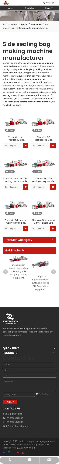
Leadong (7, 447)
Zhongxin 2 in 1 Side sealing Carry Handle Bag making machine (43, 180)
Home (10, 8)
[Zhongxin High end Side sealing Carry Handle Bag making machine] (16, 163)
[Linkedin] (9, 452)
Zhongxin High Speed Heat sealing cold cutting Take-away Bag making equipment (18, 271)
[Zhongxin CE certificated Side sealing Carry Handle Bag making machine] (43, 122)
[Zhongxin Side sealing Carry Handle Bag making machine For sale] (43, 205)
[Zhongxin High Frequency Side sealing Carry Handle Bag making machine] (16, 122)
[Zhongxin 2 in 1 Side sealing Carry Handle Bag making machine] (43, 163)
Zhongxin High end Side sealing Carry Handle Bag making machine (16, 180)
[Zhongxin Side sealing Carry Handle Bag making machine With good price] (16, 205)
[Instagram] (23, 452)
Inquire (13, 145)
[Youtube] (18, 452)
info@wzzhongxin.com (17, 426)
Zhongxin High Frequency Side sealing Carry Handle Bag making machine (16, 138)
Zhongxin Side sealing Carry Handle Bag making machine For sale (43, 221)
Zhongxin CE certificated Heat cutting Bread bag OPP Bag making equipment (40, 283)
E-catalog (29, 8)
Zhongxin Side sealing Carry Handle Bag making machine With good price (16, 221)
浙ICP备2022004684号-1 (23, 447)
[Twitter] (14, 452)
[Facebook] (4, 452)
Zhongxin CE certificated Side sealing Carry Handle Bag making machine (43, 138)
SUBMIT (10, 402)
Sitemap (33, 444)
